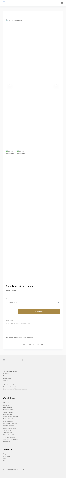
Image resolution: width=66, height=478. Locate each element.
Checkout (6, 461)
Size (7, 298)
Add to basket (39, 311)
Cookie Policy (48, 475)
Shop (4, 454)
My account (6, 456)
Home (4, 475)
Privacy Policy (37, 475)
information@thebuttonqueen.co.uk (17, 389)
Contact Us (12, 475)
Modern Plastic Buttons (22, 323)
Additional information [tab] (38, 331)
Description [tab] (24, 331)
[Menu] (62, 3)
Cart (4, 458)
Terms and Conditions (24, 475)
